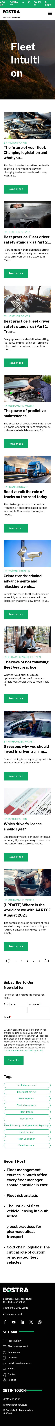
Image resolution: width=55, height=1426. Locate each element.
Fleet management (18, 1346)
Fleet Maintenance (26, 1105)
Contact (12, 1374)
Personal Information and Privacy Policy (23, 1050)
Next (46, 961)
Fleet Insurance (26, 1145)
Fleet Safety (26, 1118)
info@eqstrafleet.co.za (15, 1404)
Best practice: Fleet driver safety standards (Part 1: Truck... (27, 326)
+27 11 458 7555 (11, 1399)
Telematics (14, 1352)
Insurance (13, 1357)
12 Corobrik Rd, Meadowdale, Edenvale (18, 1411)
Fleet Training (26, 1132)
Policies (12, 1379)
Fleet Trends (26, 1112)
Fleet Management (26, 1085)
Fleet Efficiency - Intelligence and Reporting (26, 1125)
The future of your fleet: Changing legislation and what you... (25, 152)
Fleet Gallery (15, 1340)
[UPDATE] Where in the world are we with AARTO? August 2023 (27, 910)
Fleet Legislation (26, 1138)
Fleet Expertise (26, 1098)
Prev (9, 961)
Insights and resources (20, 1363)
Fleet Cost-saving (26, 1092)
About (11, 1368)
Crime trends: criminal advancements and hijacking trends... (23, 581)
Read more (16, 189)
